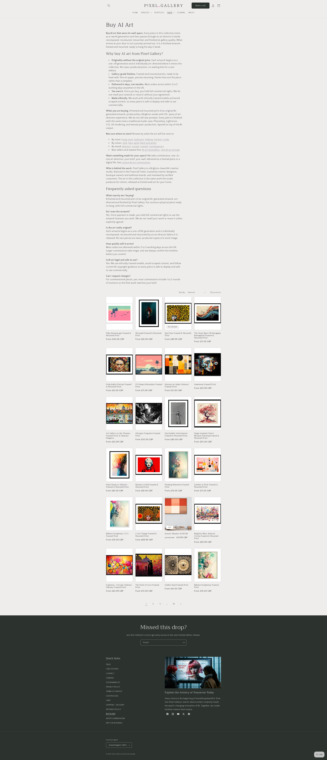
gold (136, 143)
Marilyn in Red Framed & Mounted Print (146, 486)
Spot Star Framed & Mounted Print (178, 334)
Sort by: (182, 292)
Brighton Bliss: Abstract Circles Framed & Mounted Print (206, 536)
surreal (135, 146)
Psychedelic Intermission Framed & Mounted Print (176, 434)
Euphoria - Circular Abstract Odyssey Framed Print (119, 586)
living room (127, 139)
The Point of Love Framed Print (147, 586)
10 (174, 604)
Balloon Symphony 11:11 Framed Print (117, 535)
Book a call (200, 5)
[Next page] (181, 604)
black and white (148, 143)
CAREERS (110, 678)
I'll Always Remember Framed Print (148, 385)
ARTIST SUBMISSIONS (115, 718)
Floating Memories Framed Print (177, 486)
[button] (109, 5)
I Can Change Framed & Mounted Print (146, 535)
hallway (149, 139)
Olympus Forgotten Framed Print (147, 434)
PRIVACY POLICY (113, 687)
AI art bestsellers (151, 150)
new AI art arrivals (170, 150)
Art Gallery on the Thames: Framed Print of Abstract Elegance (118, 435)
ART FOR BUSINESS (114, 723)
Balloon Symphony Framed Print (206, 586)
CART (108, 700)
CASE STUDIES (112, 669)
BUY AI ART (110, 714)
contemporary (156, 146)
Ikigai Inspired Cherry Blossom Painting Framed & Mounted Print (206, 435)
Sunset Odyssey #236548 (176, 534)
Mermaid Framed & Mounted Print (148, 334)
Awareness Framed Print (205, 384)
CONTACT (110, 673)
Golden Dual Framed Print (176, 585)
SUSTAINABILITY (113, 682)
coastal (144, 146)
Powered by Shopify (128, 754)
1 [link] (146, 604)
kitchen (158, 139)
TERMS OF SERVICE (114, 691)
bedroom (139, 139)
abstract (126, 146)
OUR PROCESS (112, 696)
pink (125, 143)
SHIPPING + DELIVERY (115, 705)
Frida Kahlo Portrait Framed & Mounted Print (118, 385)
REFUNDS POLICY (113, 709)
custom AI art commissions (136, 162)
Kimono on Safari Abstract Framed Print (177, 385)
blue (130, 143)
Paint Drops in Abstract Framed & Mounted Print (117, 486)
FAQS (108, 664)
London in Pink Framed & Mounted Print (206, 486)
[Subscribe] (183, 643)
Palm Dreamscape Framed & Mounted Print (118, 334)
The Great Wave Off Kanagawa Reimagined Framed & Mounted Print (207, 335)
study (166, 139)
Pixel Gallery (116, 754)
